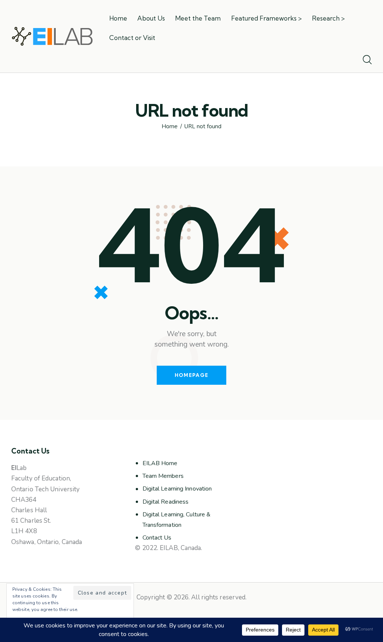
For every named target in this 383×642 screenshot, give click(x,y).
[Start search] (367, 60)
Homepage (191, 375)
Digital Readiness (166, 502)
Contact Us (157, 538)
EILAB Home (160, 463)
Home (170, 126)
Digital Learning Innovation (177, 489)
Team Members (163, 476)
